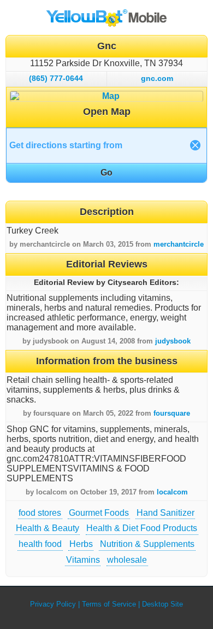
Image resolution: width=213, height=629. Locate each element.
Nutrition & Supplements (147, 544)
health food (40, 544)
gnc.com (157, 78)
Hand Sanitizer (165, 512)
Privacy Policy (53, 604)
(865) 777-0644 (56, 78)
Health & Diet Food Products (141, 528)
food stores (40, 512)
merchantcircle (178, 244)
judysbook (173, 341)
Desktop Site (162, 604)
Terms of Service (109, 604)
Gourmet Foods (99, 512)
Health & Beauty (47, 528)
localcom (172, 492)
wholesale (127, 559)
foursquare (171, 413)
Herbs (81, 544)
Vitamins (83, 559)
